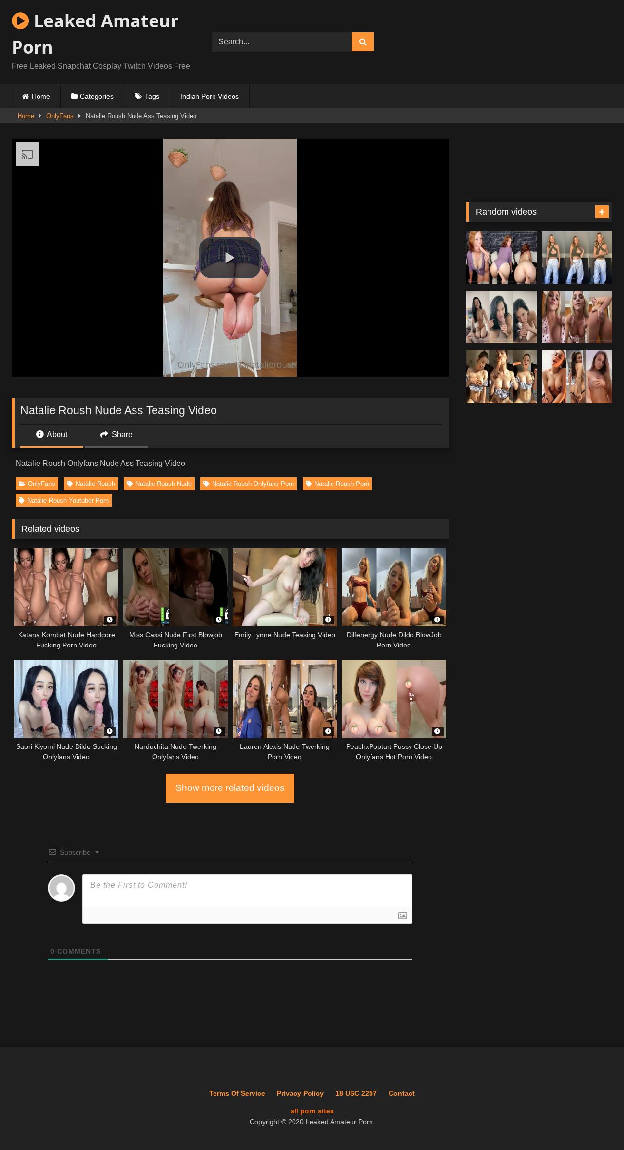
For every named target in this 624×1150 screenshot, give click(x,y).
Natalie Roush (95, 483)
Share (121, 434)
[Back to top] (594, 1120)
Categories (97, 96)
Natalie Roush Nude (164, 483)
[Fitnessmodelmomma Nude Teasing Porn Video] (577, 317)
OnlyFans (60, 116)
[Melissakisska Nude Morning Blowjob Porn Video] (501, 317)
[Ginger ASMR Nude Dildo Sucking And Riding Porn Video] (501, 257)
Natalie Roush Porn (341, 483)
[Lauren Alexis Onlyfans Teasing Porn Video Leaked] (577, 376)
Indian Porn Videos (209, 96)
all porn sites (312, 1111)
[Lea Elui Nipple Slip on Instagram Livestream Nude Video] (577, 257)
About (56, 434)
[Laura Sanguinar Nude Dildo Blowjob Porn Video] (501, 376)
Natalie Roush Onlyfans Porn (253, 483)
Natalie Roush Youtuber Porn (68, 500)
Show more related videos (230, 788)
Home (41, 96)
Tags (152, 96)
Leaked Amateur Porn (95, 34)
